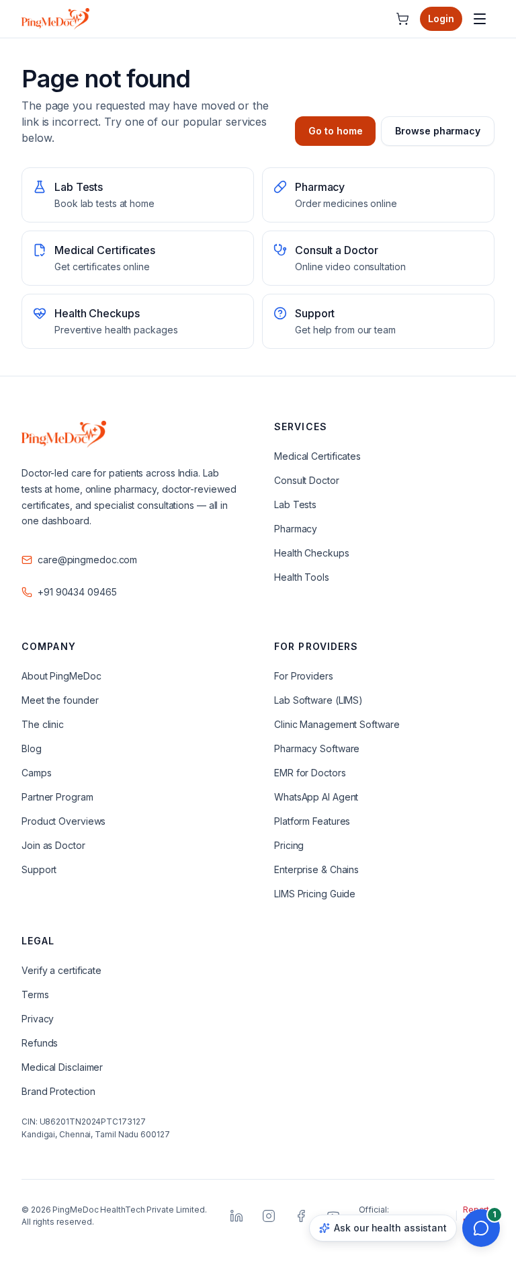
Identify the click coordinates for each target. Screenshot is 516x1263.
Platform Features (312, 821)
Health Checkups (311, 553)
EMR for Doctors (310, 772)
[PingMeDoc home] (55, 19)
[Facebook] (301, 1216)
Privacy (38, 1018)
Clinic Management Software (337, 724)
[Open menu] (479, 19)
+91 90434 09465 (77, 592)
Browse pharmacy (437, 130)
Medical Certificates (317, 456)
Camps (37, 772)
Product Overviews (63, 821)
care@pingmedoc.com (87, 559)
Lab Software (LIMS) (318, 700)
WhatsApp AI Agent (316, 797)
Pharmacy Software (316, 748)
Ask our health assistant (390, 1227)
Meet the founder (60, 700)
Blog (32, 748)
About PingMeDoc (61, 676)
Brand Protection (58, 1091)
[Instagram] (269, 1216)
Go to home (335, 130)
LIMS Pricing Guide (314, 893)
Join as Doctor (53, 845)
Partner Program (57, 797)
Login (441, 18)
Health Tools (301, 577)
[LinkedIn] (236, 1216)
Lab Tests (295, 504)
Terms (35, 994)
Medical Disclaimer (62, 1067)
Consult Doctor (306, 480)
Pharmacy (295, 528)
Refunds (40, 1043)
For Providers (303, 676)
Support (39, 869)
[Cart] (402, 19)
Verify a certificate (61, 970)
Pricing (289, 845)
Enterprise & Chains (316, 869)
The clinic (43, 724)
